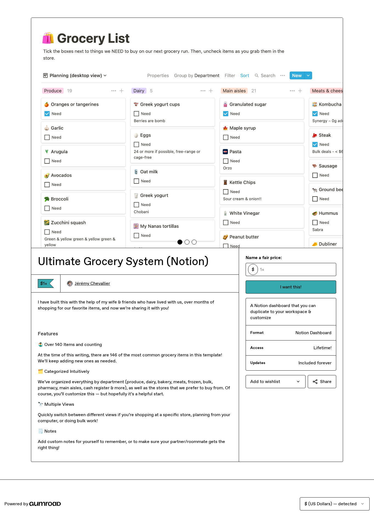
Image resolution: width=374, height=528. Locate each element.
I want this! (290, 286)
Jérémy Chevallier (92, 283)
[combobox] (276, 381)
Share (326, 381)
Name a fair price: (264, 257)
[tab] (179, 242)
